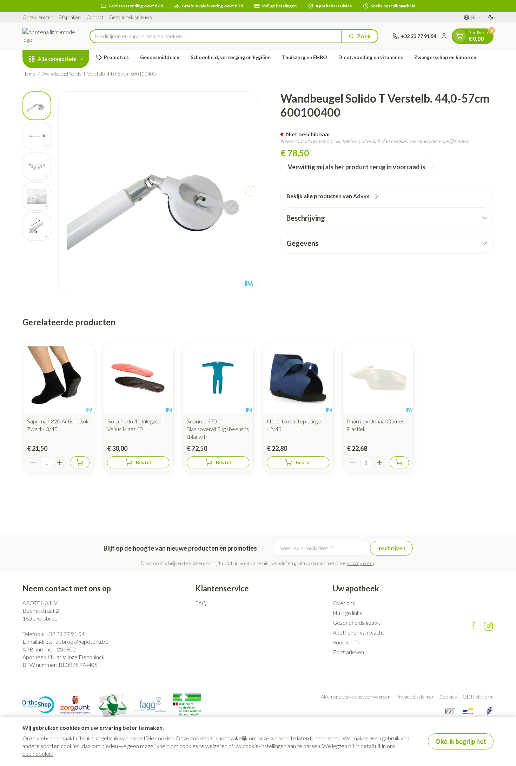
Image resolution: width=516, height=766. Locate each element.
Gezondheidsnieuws (130, 17)
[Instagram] (488, 626)
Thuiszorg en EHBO (304, 57)
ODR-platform (478, 697)
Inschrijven (391, 548)
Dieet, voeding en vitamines (370, 57)
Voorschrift (346, 642)
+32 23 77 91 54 (65, 633)
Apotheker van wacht (358, 632)
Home (28, 74)
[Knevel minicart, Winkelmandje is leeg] (459, 36)
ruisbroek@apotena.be (80, 641)
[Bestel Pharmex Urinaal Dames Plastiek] (399, 462)
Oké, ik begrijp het (460, 741)
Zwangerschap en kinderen (445, 57)
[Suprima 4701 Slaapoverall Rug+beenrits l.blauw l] (218, 377)
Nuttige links (347, 612)
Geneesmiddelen (159, 57)
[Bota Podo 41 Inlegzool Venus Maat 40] (138, 377)
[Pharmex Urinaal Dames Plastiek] (378, 377)
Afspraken (70, 17)
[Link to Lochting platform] (489, 711)
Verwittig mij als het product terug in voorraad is (356, 167)
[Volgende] (250, 191)
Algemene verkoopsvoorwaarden (356, 697)
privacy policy (361, 563)
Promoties (116, 57)
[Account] (444, 36)
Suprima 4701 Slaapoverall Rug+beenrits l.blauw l (218, 429)
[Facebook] (473, 626)
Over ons (344, 602)
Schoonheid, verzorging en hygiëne (231, 57)
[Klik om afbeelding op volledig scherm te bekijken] (158, 191)
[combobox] (216, 36)
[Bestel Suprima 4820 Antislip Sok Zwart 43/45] (80, 462)
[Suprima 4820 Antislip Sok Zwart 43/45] (58, 377)
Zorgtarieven (348, 652)
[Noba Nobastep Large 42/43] (298, 377)
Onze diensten (37, 17)
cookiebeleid (37, 753)
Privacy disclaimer (415, 697)
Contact (95, 17)
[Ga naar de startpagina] (48, 36)
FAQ (200, 602)
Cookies (448, 697)
